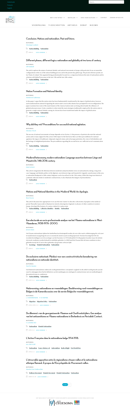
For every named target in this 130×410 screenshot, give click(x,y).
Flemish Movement (49, 373)
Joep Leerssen (30, 167)
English (9, 8)
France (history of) (44, 348)
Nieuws (94, 25)
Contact (104, 17)
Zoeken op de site (116, 17)
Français (10, 5)
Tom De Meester (31, 266)
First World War (76, 348)
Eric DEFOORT (31, 344)
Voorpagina (39, 25)
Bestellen (71, 17)
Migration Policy (42, 301)
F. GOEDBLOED (31, 323)
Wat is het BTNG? (56, 17)
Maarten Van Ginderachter (34, 369)
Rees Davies (30, 198)
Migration (32, 301)
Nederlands (11, 2)
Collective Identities (47, 208)
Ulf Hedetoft (30, 66)
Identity (57, 208)
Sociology (32, 245)
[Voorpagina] (10, 20)
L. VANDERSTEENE (32, 298)
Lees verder (40, 52)
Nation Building (34, 48)
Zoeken (122, 2)
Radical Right (65, 348)
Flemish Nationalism (43, 245)
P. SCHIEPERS (43, 298)
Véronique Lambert (32, 45)
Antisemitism (55, 348)
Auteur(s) (30, 42)
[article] (65, 46)
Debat (83, 25)
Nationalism (44, 48)
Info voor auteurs (88, 17)
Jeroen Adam (30, 230)
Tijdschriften (56, 25)
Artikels (72, 25)
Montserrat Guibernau (33, 97)
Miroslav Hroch (31, 131)
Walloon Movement (35, 373)
